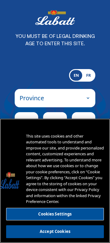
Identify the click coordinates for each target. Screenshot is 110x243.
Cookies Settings (55, 214)
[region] (55, 181)
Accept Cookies (55, 231)
